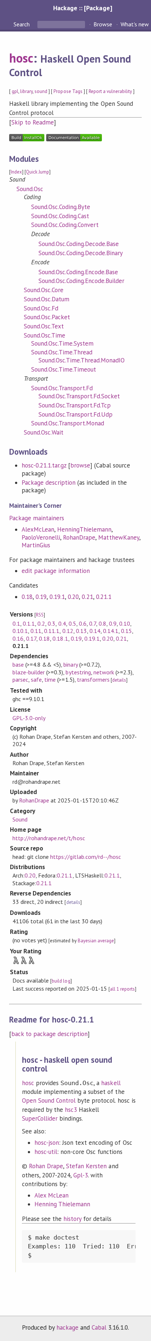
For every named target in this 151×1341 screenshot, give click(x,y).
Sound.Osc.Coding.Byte (61, 207)
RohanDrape (79, 537)
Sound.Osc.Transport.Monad (67, 423)
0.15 (126, 630)
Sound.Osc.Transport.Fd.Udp (75, 414)
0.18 (27, 597)
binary (70, 664)
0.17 (31, 638)
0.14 (94, 630)
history (72, 1219)
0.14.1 (110, 630)
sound (40, 91)
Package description (49, 482)
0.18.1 (60, 638)
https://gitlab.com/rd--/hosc (85, 856)
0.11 (35, 630)
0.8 (102, 623)
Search (22, 24)
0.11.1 (51, 630)
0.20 (73, 597)
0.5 (72, 623)
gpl (15, 91)
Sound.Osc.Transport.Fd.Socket (79, 396)
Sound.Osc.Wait (43, 432)
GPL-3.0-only (28, 718)
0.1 (16, 623)
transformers (93, 679)
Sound (19, 819)
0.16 (17, 638)
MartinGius (36, 545)
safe (36, 679)
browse (80, 465)
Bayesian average (96, 941)
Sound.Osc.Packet (47, 317)
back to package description (49, 1034)
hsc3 (71, 1110)
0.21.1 (103, 597)
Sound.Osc (29, 189)
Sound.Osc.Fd (41, 308)
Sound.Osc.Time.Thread (62, 352)
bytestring (78, 672)
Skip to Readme (32, 122)
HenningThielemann (84, 529)
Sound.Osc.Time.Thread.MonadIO (81, 360)
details (119, 680)
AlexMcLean (38, 529)
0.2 (41, 623)
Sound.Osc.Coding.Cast (60, 216)
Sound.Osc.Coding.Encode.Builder (81, 281)
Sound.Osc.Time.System (62, 343)
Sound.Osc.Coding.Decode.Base (78, 244)
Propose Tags (68, 91)
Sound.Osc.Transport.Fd (62, 388)
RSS (40, 615)
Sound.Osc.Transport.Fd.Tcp (74, 405)
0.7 (92, 623)
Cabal (99, 1327)
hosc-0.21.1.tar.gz (44, 465)
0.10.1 (20, 630)
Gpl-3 (80, 1175)
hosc (21, 58)
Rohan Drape (46, 1166)
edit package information (56, 571)
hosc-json (46, 1143)
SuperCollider (40, 1118)
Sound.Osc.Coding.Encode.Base (78, 272)
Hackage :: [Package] (82, 8)
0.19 (41, 597)
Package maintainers (36, 518)
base (18, 664)
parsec (20, 679)
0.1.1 (29, 623)
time (50, 679)
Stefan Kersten (86, 1166)
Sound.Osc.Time (44, 335)
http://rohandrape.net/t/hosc (48, 838)
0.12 (67, 630)
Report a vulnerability (110, 91)
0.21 (87, 597)
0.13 (81, 630)
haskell (110, 1083)
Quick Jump (37, 172)
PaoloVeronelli (41, 537)
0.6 (82, 623)
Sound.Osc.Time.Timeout (63, 369)
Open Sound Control (49, 1100)
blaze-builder (28, 672)
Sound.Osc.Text (44, 326)
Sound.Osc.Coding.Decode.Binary (80, 253)
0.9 (113, 623)
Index (16, 172)
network (103, 672)
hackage (67, 1327)
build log (61, 981)
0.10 (124, 623)
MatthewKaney (118, 537)
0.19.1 (57, 597)
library (26, 91)
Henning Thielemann (62, 1204)
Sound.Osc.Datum (46, 299)
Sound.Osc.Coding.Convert (65, 225)
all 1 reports (122, 989)
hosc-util (45, 1152)
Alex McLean (51, 1195)
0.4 (62, 623)
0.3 (51, 623)
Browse (102, 24)
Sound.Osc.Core (43, 290)
